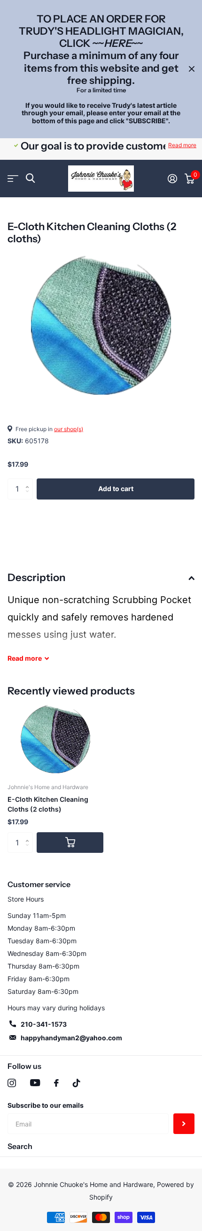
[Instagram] (12, 1083)
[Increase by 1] (29, 481)
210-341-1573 (44, 1024)
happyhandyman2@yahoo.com (71, 1038)
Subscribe (183, 1123)
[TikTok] (76, 1083)
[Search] (30, 178)
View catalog (13, 179)
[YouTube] (35, 1082)
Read (25, 658)
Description (36, 577)
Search (20, 1146)
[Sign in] (172, 178)
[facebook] (56, 1083)
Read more (182, 145)
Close (191, 69)
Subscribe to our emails (46, 1105)
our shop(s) (68, 429)
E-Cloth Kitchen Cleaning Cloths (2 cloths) (48, 804)
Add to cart (115, 488)
